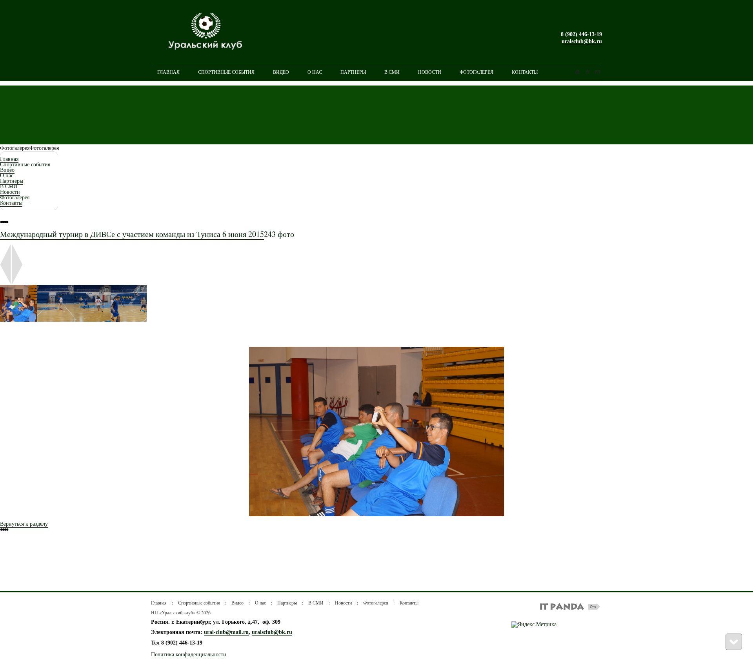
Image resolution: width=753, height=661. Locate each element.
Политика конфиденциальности (188, 654)
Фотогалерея (14, 197)
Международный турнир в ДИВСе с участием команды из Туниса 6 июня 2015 (132, 234)
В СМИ (8, 186)
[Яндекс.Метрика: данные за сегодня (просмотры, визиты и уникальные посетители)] (534, 624)
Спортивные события (25, 164)
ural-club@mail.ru (226, 632)
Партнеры (11, 180)
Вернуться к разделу (24, 523)
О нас (6, 175)
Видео (7, 169)
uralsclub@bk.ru (582, 41)
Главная (9, 158)
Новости (10, 191)
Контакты (11, 202)
